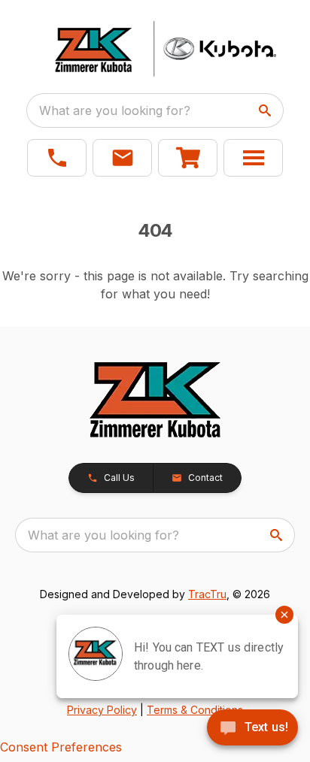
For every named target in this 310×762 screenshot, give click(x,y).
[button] (57, 158)
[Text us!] (252, 728)
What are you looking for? (114, 110)
